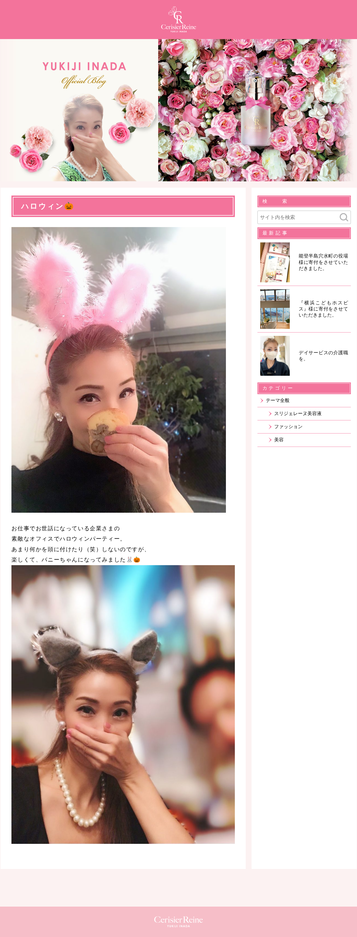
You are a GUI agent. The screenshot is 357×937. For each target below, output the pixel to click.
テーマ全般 (278, 400)
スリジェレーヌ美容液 (298, 413)
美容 (279, 439)
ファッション (288, 426)
